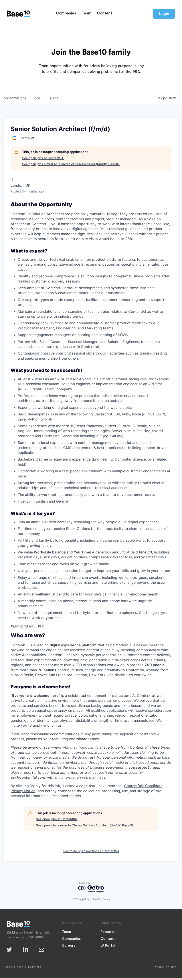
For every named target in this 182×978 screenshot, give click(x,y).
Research (108, 932)
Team (86, 13)
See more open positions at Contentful (91, 851)
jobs (37, 98)
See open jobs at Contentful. (43, 158)
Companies (66, 13)
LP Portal (108, 945)
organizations (15, 98)
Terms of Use (166, 967)
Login (164, 14)
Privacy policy (81, 899)
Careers (68, 945)
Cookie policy (101, 899)
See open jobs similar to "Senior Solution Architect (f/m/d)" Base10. (71, 164)
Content (104, 13)
